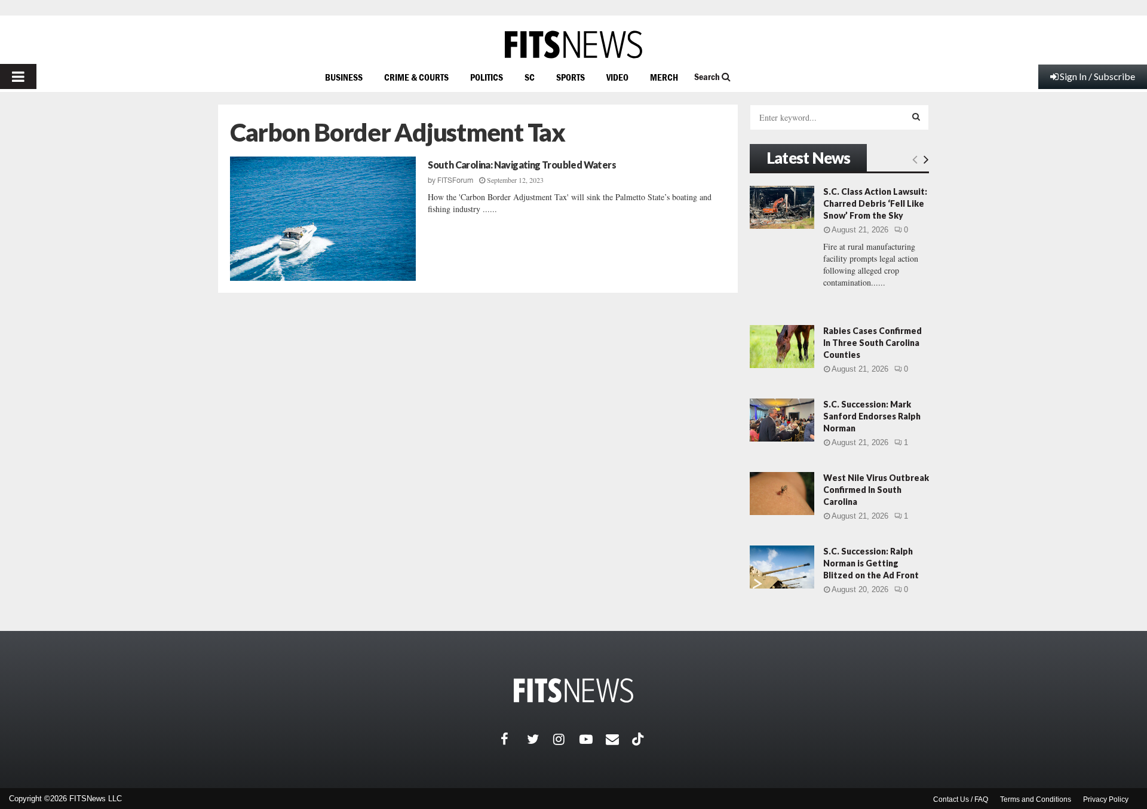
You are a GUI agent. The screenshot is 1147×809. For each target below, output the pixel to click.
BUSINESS (344, 77)
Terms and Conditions (1035, 799)
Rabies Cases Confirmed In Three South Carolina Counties (872, 343)
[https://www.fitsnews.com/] (573, 44)
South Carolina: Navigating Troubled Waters (522, 164)
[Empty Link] (914, 159)
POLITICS (486, 77)
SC (530, 77)
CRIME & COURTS (416, 77)
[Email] (619, 739)
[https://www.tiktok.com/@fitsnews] (639, 739)
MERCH (664, 77)
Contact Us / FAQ (960, 799)
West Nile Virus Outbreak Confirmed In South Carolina (876, 490)
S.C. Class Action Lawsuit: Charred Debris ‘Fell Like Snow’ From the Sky (875, 203)
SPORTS (570, 77)
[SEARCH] (916, 116)
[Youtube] (592, 739)
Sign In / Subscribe (1097, 76)
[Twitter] (540, 739)
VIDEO (617, 77)
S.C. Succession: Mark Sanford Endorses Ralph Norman (872, 416)
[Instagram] (566, 739)
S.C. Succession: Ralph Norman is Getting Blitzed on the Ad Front (871, 563)
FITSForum (455, 180)
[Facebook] (514, 739)
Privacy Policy (1105, 799)
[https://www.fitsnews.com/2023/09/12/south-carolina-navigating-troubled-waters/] (323, 219)
